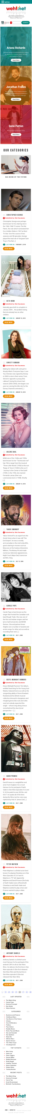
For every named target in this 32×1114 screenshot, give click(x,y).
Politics (8, 1025)
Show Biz (9, 1037)
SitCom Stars (10, 1039)
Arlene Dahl (11, 452)
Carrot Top (9, 1080)
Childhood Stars (11, 1017)
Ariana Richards (16, 47)
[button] (3, 2)
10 (5, 992)
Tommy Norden (11, 1069)
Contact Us (12, 1110)
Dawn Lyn (9, 1053)
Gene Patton (16, 126)
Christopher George (14, 215)
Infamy (8, 1021)
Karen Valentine (11, 1065)
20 (9, 992)
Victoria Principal (11, 1004)
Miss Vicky (9, 1051)
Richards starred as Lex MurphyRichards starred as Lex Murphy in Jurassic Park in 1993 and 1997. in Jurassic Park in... (16, 54)
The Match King (11, 1000)
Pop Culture (10, 1027)
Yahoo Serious (10, 1008)
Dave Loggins (10, 1055)
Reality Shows (10, 1029)
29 (16, 992)
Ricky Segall (10, 1061)
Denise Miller (10, 1057)
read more (16, 60)
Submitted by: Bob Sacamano (15, 218)
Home (6, 1110)
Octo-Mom (10, 301)
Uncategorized (10, 1045)
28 (12, 992)
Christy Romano (13, 362)
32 (27, 992)
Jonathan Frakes (16, 87)
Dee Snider (9, 1006)
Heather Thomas (11, 1063)
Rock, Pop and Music (12, 1031)
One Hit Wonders (11, 1023)
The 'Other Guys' (11, 1043)
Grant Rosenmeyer (12, 1082)
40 (30, 992)
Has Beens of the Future (14, 1019)
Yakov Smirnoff (12, 529)
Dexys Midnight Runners (16, 680)
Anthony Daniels (13, 953)
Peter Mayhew (12, 864)
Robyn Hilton (10, 1067)
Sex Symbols (10, 1035)
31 (23, 992)
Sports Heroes (10, 1041)
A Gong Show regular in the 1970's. (16, 130)
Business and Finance (13, 1015)
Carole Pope (10, 1002)
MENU (7, 2)
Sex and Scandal (11, 1033)
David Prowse (11, 776)
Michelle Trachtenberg (13, 1084)
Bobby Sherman (11, 1059)
